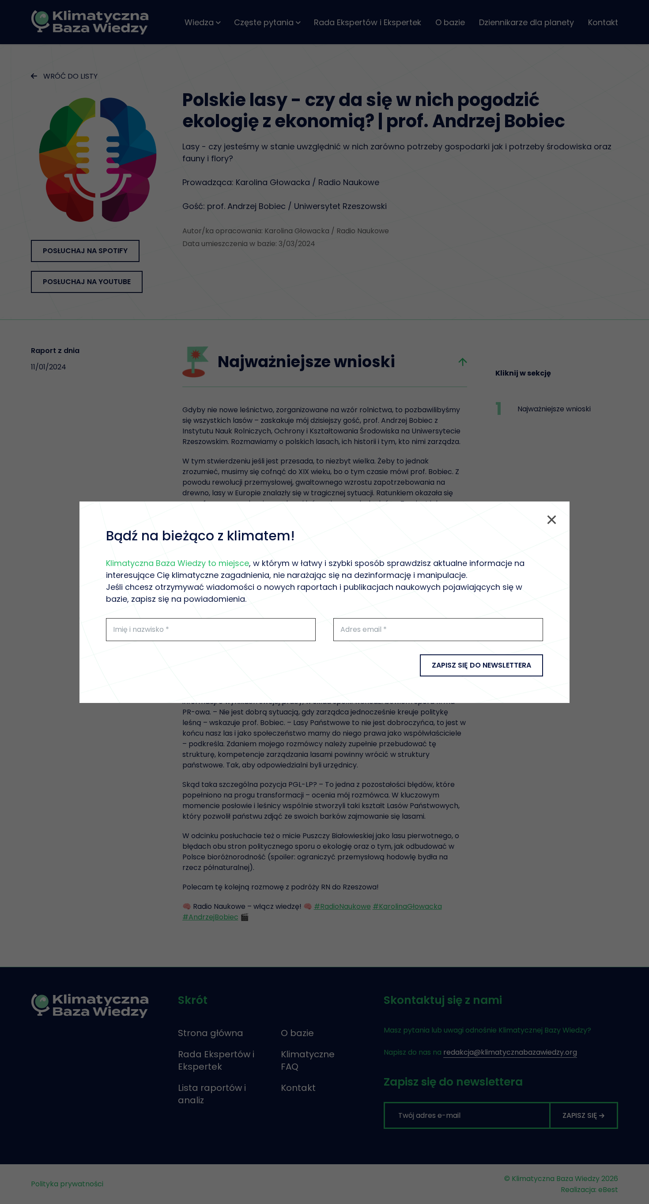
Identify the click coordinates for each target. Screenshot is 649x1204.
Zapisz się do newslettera (481, 665)
